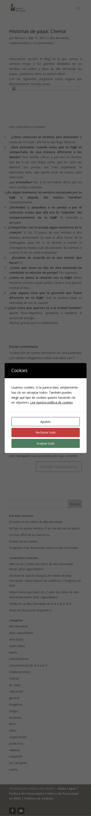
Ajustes (45, 422)
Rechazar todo (46, 432)
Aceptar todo (46, 443)
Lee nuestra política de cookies (51, 402)
